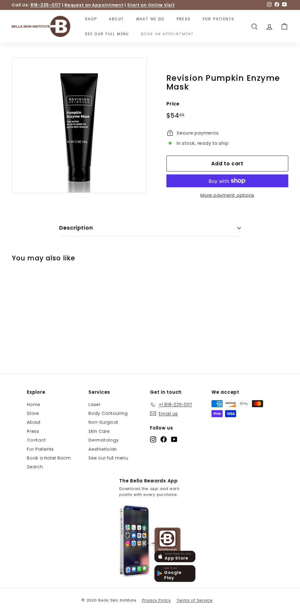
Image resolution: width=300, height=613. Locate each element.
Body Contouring (107, 413)
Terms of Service (195, 600)
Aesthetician (102, 449)
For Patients (219, 18)
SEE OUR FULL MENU (107, 33)
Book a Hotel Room (49, 458)
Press (184, 18)
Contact (36, 440)
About (116, 18)
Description (76, 227)
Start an (151, 5)
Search (35, 467)
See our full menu (108, 458)
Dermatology (103, 440)
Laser (94, 404)
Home (33, 404)
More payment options (227, 195)
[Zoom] (79, 125)
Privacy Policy (156, 600)
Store (33, 413)
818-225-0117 (45, 5)
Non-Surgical (103, 422)
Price (173, 103)
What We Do (150, 18)
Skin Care (99, 431)
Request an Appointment (94, 5)
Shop (91, 18)
